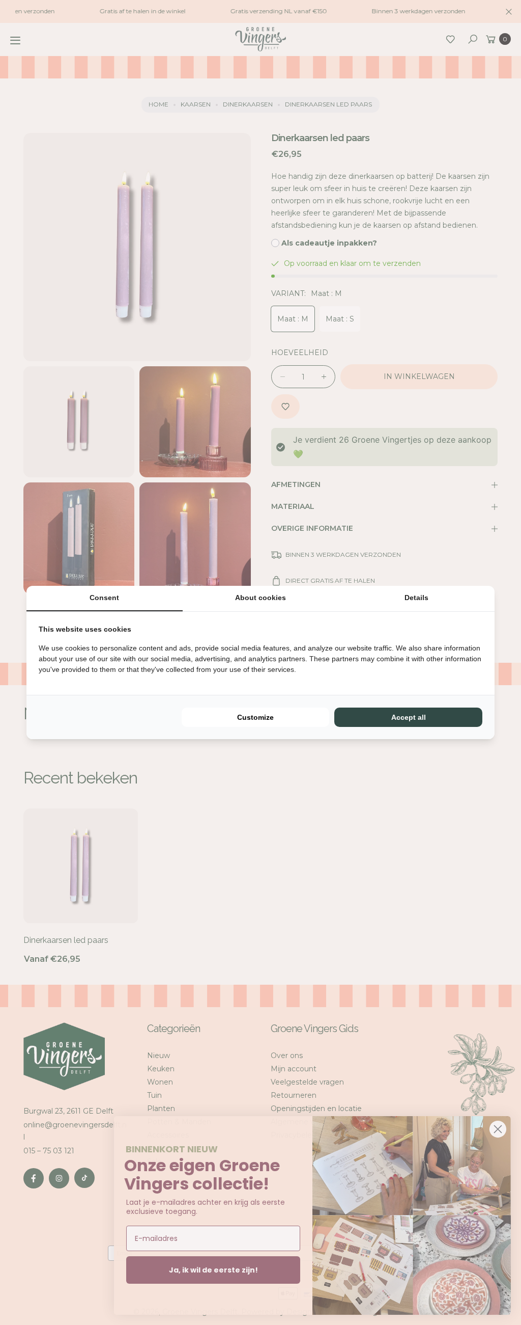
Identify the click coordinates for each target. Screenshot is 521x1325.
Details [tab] (416, 597)
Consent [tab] (104, 597)
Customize (255, 717)
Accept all (408, 717)
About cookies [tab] (260, 597)
